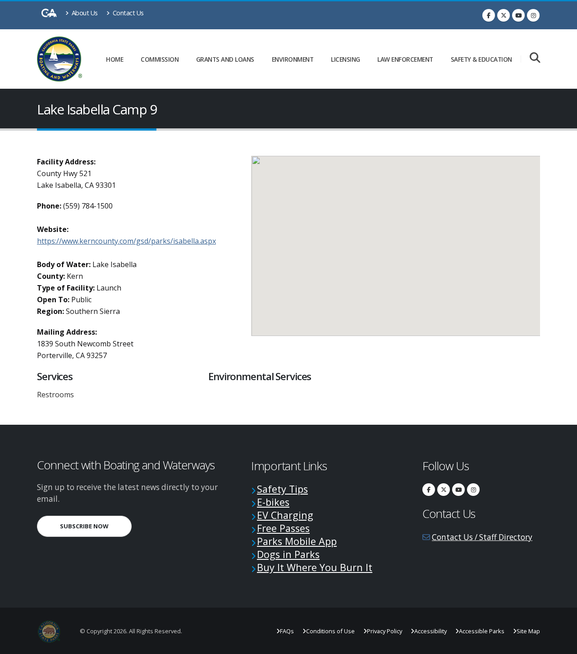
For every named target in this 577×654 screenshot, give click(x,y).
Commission (160, 59)
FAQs (287, 631)
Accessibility (430, 631)
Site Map (528, 631)
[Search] (535, 58)
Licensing (345, 59)
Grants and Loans (225, 59)
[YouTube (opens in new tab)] (518, 15)
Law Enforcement (405, 59)
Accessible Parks (481, 631)
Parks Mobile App (297, 541)
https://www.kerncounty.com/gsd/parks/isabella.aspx (126, 241)
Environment (293, 59)
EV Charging (285, 515)
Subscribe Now (96, 526)
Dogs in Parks (288, 554)
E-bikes (273, 502)
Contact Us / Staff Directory (482, 537)
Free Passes (283, 528)
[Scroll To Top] (561, 644)
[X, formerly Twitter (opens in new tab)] (503, 15)
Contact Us (127, 13)
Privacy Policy (384, 631)
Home (114, 59)
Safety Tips (282, 488)
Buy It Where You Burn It (314, 567)
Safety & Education (481, 59)
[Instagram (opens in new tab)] (533, 15)
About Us (84, 13)
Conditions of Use (330, 631)
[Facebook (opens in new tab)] (488, 15)
